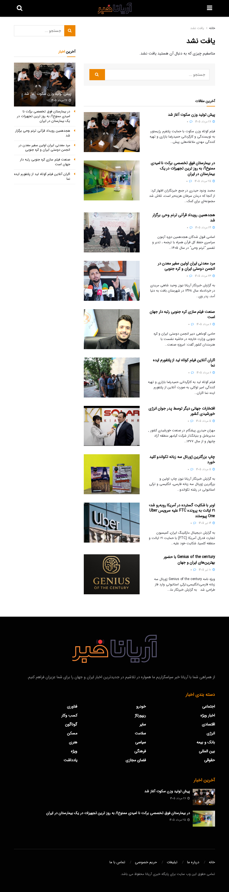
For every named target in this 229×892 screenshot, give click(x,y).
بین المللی (207, 751)
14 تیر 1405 (205, 523)
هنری (73, 742)
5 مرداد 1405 (204, 421)
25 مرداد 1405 (203, 181)
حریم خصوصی (146, 862)
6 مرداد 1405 (204, 324)
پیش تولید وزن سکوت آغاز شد (191, 115)
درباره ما (193, 862)
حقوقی (209, 760)
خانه (212, 28)
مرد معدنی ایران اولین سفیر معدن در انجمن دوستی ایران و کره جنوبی (186, 266)
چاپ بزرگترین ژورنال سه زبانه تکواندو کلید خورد (182, 459)
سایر (143, 724)
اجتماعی (208, 706)
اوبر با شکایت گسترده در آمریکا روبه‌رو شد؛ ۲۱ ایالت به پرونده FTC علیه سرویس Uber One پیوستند (182, 510)
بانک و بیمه (206, 742)
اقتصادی (208, 724)
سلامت (140, 733)
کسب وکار (69, 715)
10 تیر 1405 (205, 570)
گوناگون (71, 724)
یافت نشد (197, 28)
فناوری (72, 706)
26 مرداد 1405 (203, 122)
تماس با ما (117, 862)
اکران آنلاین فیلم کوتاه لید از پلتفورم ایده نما (184, 363)
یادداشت (70, 760)
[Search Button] (97, 74)
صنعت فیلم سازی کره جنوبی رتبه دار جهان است (182, 314)
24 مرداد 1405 (203, 228)
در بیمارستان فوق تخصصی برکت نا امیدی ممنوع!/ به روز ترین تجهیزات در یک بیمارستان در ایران (183, 168)
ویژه (74, 751)
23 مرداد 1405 (203, 276)
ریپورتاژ (140, 715)
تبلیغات (172, 862)
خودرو (141, 706)
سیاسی (140, 742)
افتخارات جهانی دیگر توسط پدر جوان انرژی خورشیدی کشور (182, 411)
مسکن (72, 733)
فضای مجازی (136, 760)
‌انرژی (211, 733)
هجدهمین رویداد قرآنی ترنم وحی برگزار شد (183, 218)
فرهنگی (140, 751)
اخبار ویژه (208, 715)
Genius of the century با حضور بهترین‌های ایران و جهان (189, 560)
